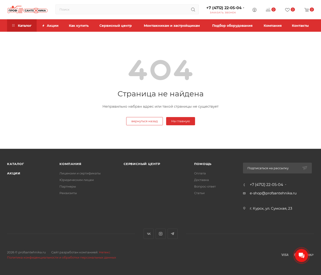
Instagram (161, 234)
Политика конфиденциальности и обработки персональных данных (61, 257)
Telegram (173, 234)
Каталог (15, 164)
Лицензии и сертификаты (80, 173)
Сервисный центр (142, 164)
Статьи (199, 193)
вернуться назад (144, 121)
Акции (13, 173)
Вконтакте (149, 234)
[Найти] (193, 9)
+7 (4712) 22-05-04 (224, 8)
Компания (70, 164)
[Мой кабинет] (254, 10)
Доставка (201, 180)
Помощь (203, 164)
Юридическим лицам (76, 180)
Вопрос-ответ (205, 186)
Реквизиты (68, 193)
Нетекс (104, 252)
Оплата (200, 173)
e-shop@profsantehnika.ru (273, 193)
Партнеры (67, 186)
